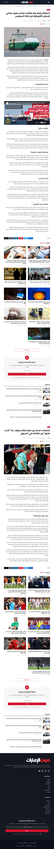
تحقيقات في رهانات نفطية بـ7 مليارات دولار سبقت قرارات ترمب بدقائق (39, 322)
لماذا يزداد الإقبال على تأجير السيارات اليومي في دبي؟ (30, 403)
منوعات (48, 792)
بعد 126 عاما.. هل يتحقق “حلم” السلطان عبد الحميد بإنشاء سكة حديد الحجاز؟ (15, 322)
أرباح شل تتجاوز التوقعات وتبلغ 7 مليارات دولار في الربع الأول (39, 302)
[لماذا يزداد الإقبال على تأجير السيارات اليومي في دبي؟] (46, 404)
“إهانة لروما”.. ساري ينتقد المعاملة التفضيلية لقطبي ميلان (39, 652)
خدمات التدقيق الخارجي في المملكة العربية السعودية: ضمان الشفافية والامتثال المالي (39, 261)
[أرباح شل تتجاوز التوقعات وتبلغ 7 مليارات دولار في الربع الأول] (39, 294)
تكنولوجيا (48, 782)
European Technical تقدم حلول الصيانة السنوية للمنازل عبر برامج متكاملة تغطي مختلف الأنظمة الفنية (24, 410)
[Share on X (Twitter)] (47, 24)
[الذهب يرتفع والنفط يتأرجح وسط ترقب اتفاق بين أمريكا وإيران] (15, 274)
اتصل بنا (17, 846)
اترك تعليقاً (27, 350)
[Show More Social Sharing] (38, 24)
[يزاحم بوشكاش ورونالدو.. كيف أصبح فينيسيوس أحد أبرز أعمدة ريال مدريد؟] (39, 663)
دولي (49, 786)
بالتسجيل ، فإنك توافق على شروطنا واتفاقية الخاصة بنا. (26, 377)
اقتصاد (48, 9)
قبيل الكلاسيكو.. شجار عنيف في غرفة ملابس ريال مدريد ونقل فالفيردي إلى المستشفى (16, 591)
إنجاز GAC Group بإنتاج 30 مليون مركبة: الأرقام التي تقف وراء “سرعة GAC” (26, 417)
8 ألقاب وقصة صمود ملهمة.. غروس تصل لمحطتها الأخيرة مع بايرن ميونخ (16, 632)
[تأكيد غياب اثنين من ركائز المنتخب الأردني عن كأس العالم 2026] (39, 603)
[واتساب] (45, 24)
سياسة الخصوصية (20, 377)
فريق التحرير (43, 20)
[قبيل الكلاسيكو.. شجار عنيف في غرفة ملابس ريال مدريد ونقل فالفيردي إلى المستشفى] (15, 582)
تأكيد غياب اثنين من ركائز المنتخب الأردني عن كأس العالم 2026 (39, 612)
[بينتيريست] (41, 24)
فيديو (49, 803)
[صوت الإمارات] (27, 2)
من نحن (35, 846)
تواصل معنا (48, 811)
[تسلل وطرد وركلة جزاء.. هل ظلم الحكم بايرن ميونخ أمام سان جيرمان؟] (15, 603)
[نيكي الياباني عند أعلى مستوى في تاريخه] (39, 274)
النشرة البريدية (47, 813)
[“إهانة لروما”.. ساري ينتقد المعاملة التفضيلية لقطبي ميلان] (39, 643)
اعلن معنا (22, 846)
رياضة (49, 427)
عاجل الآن (48, 805)
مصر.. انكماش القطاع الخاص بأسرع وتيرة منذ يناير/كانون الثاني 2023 (39, 342)
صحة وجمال (47, 790)
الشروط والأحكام (47, 807)
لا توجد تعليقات (30, 20)
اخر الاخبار (48, 800)
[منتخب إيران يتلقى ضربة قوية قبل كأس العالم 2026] (15, 643)
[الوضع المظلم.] (7, 2)
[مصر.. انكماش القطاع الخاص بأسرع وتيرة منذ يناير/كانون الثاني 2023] (39, 333)
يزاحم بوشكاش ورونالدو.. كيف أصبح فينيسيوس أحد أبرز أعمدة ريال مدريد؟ (41, 672)
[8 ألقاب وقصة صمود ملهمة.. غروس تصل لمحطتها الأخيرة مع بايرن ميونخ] (15, 623)
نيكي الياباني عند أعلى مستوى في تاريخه (40, 282)
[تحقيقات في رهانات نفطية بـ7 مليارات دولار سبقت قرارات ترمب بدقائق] (39, 314)
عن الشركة (48, 809)
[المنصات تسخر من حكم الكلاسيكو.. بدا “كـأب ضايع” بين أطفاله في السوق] (27, 459)
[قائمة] (48, 2)
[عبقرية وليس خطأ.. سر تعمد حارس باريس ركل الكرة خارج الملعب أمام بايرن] (39, 623)
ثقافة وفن (48, 784)
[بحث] (5, 2)
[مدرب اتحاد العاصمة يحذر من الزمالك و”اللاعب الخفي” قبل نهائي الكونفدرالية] (39, 582)
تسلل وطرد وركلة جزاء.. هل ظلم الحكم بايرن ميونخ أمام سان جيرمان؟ (15, 612)
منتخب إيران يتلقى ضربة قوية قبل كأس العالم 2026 (16, 652)
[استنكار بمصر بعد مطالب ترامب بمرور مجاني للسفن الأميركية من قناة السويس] (27, 42)
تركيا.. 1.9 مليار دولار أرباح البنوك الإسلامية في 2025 (15, 302)
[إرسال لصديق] (43, 24)
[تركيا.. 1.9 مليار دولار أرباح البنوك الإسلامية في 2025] (15, 294)
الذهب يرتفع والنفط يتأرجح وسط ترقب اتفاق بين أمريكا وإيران (15, 282)
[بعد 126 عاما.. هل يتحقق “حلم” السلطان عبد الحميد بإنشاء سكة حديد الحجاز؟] (15, 314)
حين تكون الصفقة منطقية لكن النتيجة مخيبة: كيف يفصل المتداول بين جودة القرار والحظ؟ (16, 262)
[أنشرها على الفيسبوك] (49, 24)
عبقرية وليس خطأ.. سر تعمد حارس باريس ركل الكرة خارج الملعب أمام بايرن (39, 632)
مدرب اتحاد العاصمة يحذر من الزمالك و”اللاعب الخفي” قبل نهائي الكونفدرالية (39, 590)
